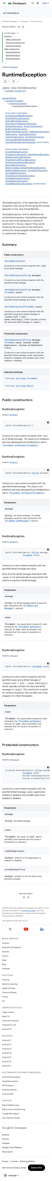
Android (5, 943)
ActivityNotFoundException (17, 118)
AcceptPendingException (16, 152)
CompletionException (34, 137)
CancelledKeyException (15, 173)
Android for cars (9, 1025)
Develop (24, 21)
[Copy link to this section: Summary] (19, 245)
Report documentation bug (13, 1109)
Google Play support (10, 1113)
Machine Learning (9, 984)
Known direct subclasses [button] (27, 128)
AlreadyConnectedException (18, 157)
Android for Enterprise (11, 947)
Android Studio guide (11, 1077)
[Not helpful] (23, 27)
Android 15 (6, 1049)
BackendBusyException (15, 165)
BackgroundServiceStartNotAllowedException (25, 168)
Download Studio (9, 1089)
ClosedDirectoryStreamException (20, 176)
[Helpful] (19, 27)
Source (5, 956)
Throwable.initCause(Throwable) (20, 445)
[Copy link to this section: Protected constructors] (41, 745)
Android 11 (6, 1066)
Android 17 (6, 1040)
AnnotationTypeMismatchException (21, 124)
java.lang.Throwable (14, 101)
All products (7, 1152)
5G (3, 1001)
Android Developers (10, 21)
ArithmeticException (14, 126)
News (4, 960)
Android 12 (6, 1061)
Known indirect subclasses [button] (27, 166)
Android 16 (6, 1044)
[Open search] (32, 3)
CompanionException (14, 137)
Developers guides (10, 1081)
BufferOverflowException (16, 129)
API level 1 (14, 67)
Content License (29, 910)
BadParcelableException (16, 170)
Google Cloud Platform (12, 1147)
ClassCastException (27, 134)
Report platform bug (10, 1105)
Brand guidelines (27, 1161)
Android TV (7, 1029)
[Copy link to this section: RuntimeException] (27, 409)
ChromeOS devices (10, 1020)
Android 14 (6, 1053)
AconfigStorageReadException (19, 116)
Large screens (8, 1012)
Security (5, 951)
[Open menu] (4, 3)
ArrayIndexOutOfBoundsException (20, 160)
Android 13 (6, 1057)
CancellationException (37, 170)
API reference (11, 13)
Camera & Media (9, 992)
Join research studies (11, 1118)
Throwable (9, 292)
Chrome (5, 1139)
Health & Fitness (8, 988)
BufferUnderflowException (16, 132)
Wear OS (6, 1016)
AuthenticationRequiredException (20, 162)
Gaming (5, 980)
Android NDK (7, 1094)
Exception (20, 91)
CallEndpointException (39, 132)
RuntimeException (14, 261)
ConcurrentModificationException (20, 139)
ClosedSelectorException (16, 181)
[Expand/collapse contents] (17, 33)
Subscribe (36, 1167)
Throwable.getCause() (30, 626)
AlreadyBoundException (38, 154)
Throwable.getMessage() (17, 521)
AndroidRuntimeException (16, 121)
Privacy (5, 997)
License (14, 1161)
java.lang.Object (9, 98)
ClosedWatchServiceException (18, 184)
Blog (4, 964)
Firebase (5, 1143)
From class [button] (21, 378)
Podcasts (6, 968)
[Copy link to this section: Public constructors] (35, 400)
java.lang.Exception (18, 103)
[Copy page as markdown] (13, 81)
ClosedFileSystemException (17, 178)
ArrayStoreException (33, 126)
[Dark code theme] (48, 422)
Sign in (45, 3)
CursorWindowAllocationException (20, 142)
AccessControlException (16, 154)
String (27, 275)
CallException (11, 134)
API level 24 (14, 760)
